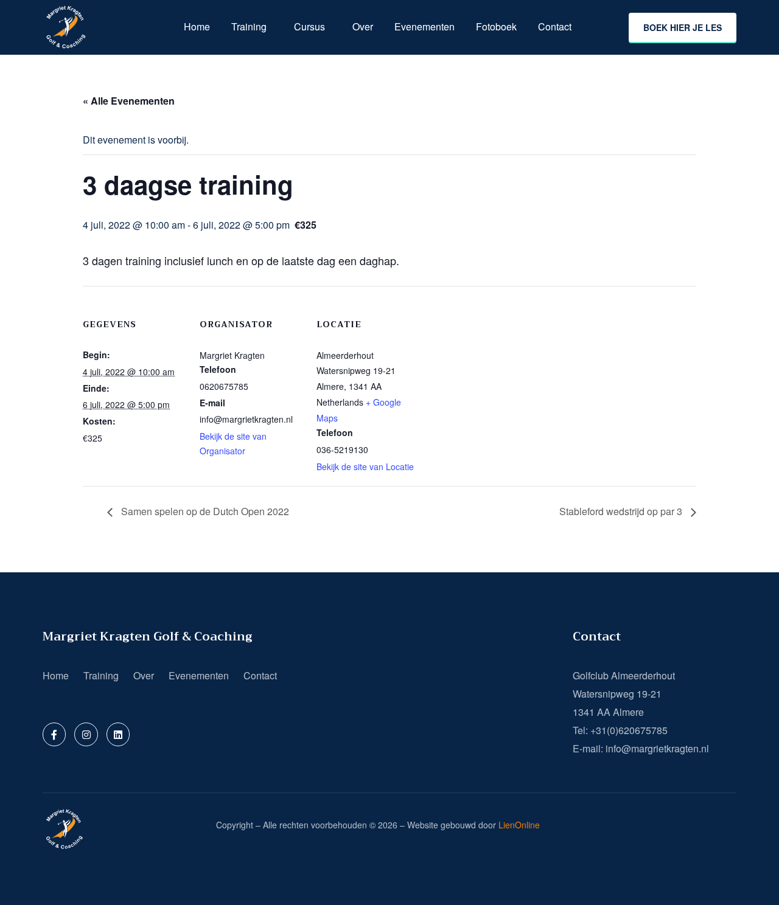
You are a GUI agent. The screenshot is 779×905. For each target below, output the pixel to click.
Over (362, 26)
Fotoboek (496, 26)
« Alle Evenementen (129, 101)
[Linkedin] (118, 734)
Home (197, 26)
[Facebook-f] (54, 734)
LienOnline (519, 825)
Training (249, 26)
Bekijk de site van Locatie (365, 466)
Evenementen (424, 26)
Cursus (309, 26)
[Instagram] (85, 734)
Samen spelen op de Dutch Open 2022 (204, 511)
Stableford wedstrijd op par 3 (622, 511)
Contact (554, 26)
